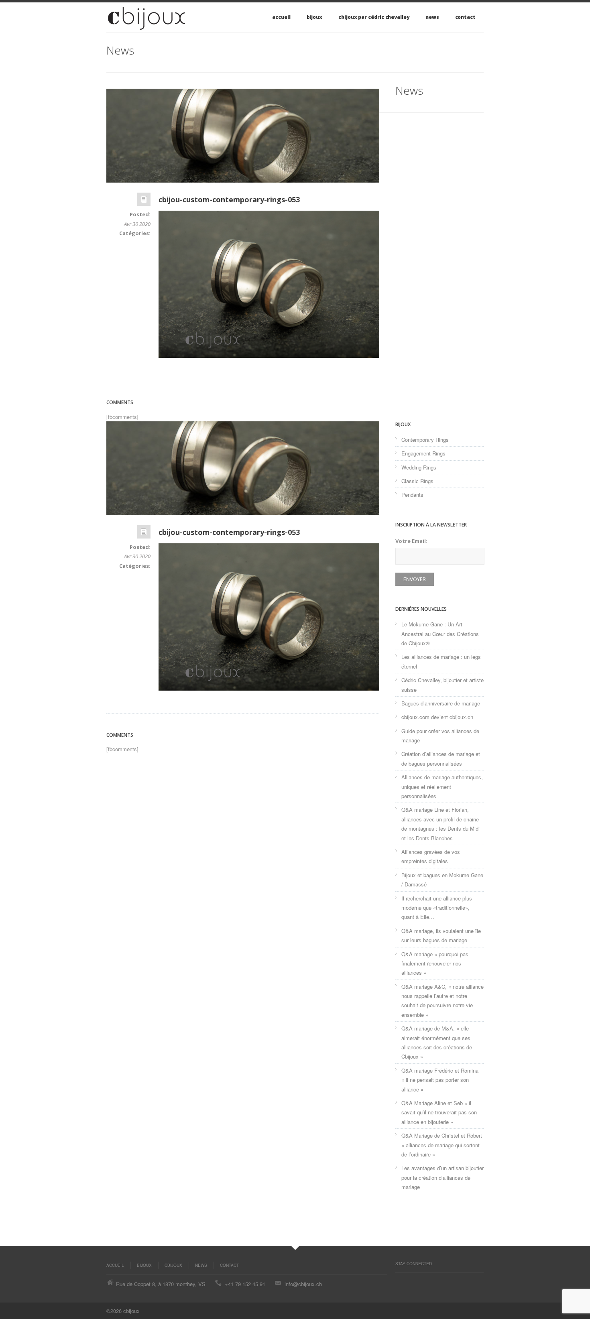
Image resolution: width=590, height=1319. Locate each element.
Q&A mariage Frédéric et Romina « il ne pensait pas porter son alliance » (439, 1080)
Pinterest (399, 1280)
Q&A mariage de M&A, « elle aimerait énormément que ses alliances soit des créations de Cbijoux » (436, 1042)
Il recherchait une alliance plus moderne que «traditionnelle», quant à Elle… (436, 907)
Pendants (412, 494)
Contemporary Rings (425, 439)
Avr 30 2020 (137, 224)
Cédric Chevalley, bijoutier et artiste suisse (442, 684)
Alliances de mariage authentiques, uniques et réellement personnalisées (442, 786)
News (432, 17)
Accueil (281, 17)
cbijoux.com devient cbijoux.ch (437, 717)
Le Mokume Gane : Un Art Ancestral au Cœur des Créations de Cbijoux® (440, 633)
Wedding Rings (418, 467)
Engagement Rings (423, 453)
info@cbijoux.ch (303, 1284)
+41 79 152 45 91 (245, 1284)
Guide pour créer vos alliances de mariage (440, 735)
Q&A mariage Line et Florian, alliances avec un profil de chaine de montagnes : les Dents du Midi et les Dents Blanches (440, 823)
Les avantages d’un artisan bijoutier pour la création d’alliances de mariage (442, 1177)
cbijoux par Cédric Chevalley (373, 17)
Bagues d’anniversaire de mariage (440, 703)
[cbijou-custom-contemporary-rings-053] (242, 136)
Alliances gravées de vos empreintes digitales (430, 856)
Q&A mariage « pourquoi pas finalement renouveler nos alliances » (434, 963)
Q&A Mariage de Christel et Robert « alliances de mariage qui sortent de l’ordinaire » (441, 1145)
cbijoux (173, 1265)
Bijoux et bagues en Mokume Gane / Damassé (442, 879)
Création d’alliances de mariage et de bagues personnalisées (440, 758)
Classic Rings (417, 481)
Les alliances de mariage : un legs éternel (441, 661)
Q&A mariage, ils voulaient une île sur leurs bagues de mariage (441, 935)
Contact (465, 17)
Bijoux (315, 17)
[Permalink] (144, 201)
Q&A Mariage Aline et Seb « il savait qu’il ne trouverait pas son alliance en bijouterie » (439, 1112)
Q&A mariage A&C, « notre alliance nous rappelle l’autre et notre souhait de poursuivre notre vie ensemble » (442, 1000)
